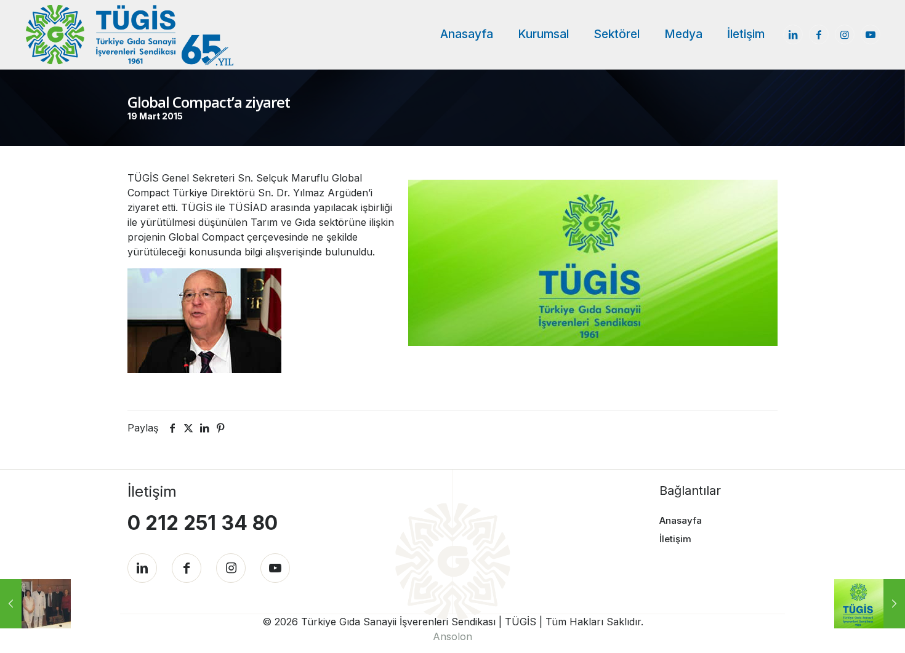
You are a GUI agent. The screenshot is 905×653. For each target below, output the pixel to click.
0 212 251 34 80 (202, 523)
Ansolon (452, 636)
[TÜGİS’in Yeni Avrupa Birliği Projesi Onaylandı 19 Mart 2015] (35, 603)
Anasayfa (680, 520)
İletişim (675, 539)
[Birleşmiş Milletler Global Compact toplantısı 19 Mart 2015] (869, 603)
